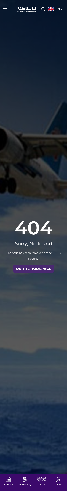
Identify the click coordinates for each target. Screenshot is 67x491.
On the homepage (33, 269)
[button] (55, 9)
